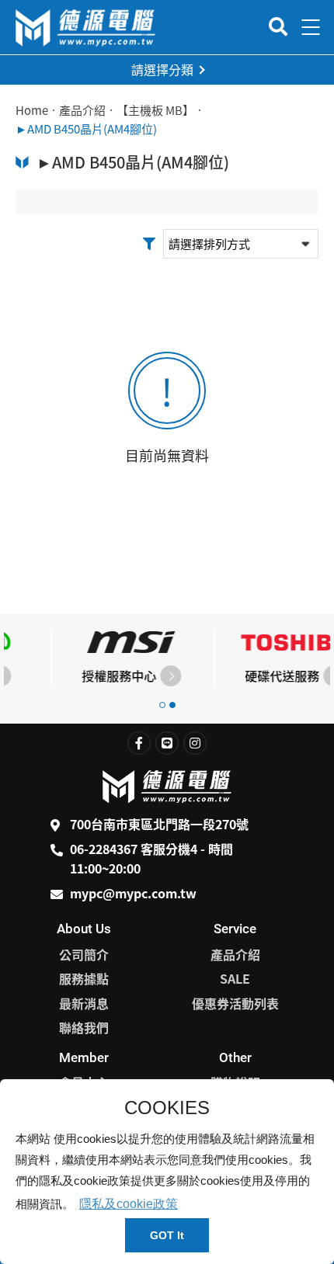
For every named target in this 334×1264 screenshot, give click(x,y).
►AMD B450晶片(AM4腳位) (86, 128)
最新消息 (84, 1003)
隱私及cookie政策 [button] (128, 1203)
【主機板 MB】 (155, 110)
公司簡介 (84, 954)
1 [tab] (162, 705)
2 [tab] (172, 705)
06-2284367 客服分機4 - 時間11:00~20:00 (151, 858)
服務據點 (84, 978)
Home (32, 110)
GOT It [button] (167, 1235)
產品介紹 (82, 110)
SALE (235, 978)
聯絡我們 (84, 1027)
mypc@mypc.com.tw (133, 893)
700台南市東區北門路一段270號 (159, 823)
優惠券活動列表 (235, 1003)
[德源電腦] (85, 27)
